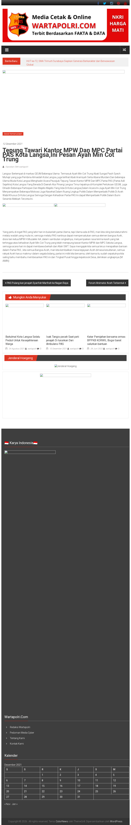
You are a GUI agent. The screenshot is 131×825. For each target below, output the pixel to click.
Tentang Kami (17, 738)
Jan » (14, 804)
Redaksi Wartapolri (20, 727)
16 (61, 786)
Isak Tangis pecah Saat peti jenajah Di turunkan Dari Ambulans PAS (62, 340)
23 (61, 791)
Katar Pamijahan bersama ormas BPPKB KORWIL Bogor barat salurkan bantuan (106, 340)
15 (43, 786)
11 (96, 780)
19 (114, 786)
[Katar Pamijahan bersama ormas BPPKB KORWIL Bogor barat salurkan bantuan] (106, 318)
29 (43, 796)
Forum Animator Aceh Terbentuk (106, 283)
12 (114, 780)
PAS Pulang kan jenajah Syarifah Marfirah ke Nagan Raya (37, 283)
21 (25, 791)
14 (25, 786)
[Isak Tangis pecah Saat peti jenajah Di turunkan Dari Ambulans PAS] (65, 318)
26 (114, 791)
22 (43, 791)
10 (78, 780)
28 (25, 796)
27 (7, 796)
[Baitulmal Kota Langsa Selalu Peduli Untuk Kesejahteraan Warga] (24, 318)
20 (7, 791)
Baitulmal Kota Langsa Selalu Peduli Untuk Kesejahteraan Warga (22, 340)
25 (96, 791)
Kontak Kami (17, 743)
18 (96, 786)
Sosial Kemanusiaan (13, 134)
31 (78, 796)
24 (78, 791)
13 (7, 786)
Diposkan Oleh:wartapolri (16, 167)
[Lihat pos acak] (124, 50)
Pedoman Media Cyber (22, 732)
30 (61, 796)
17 (78, 786)
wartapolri (32, 348)
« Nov (7, 804)
